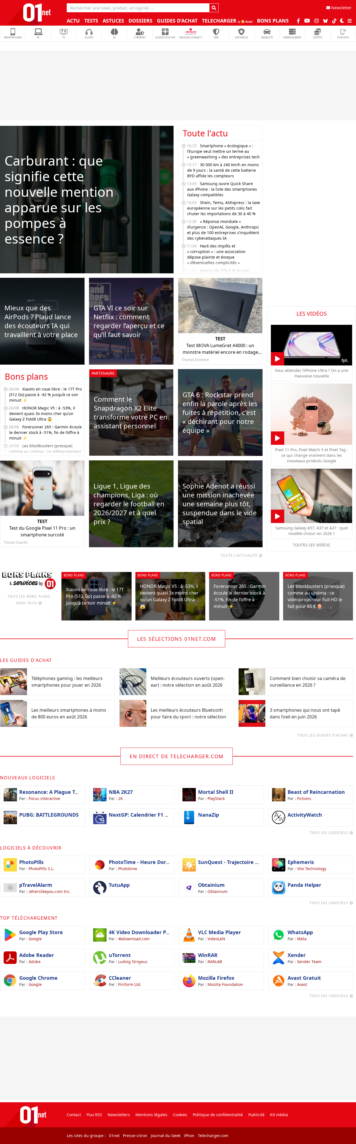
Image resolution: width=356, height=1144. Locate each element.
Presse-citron (135, 1135)
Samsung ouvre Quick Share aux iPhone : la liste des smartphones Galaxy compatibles (222, 189)
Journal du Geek (166, 1135)
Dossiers (140, 20)
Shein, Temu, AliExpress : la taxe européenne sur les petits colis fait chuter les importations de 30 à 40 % (223, 208)
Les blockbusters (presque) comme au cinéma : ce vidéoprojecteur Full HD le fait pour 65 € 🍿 (45, 451)
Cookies (180, 1114)
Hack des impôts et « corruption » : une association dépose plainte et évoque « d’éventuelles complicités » (216, 254)
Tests (91, 20)
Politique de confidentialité (218, 1114)
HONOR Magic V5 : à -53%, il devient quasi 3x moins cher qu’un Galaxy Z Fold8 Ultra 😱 (42, 413)
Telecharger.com (213, 1135)
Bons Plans (273, 20)
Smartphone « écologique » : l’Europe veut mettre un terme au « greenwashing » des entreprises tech (223, 151)
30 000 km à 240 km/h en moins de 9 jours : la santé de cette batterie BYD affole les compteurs (223, 170)
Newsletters (119, 1114)
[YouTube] (307, 20)
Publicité (256, 1114)
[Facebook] (298, 20)
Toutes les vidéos (311, 545)
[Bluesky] (325, 21)
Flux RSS (94, 1114)
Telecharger (220, 20)
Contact (74, 1114)
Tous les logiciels (330, 832)
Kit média (279, 1114)
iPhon (189, 1135)
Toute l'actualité (240, 555)
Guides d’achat (177, 20)
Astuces (113, 20)
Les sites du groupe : (86, 1135)
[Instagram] (316, 20)
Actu (73, 20)
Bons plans (26, 376)
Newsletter (341, 7)
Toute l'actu (205, 133)
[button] (342, 20)
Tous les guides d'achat (323, 735)
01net (114, 1135)
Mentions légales (151, 1114)
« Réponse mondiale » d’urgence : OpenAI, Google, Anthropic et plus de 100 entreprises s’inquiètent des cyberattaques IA (223, 230)
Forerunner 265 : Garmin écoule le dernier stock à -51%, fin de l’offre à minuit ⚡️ (45, 432)
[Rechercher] (214, 7)
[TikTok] (334, 20)
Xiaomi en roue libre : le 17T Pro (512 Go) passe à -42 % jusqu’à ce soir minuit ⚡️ (45, 394)
